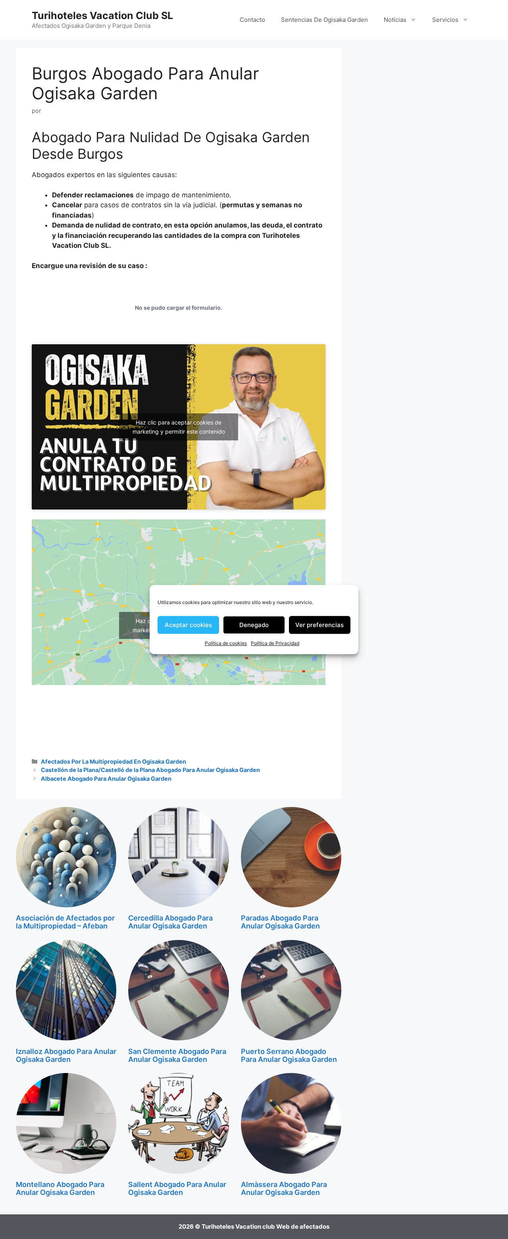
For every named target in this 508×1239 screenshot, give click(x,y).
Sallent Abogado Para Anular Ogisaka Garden (177, 1188)
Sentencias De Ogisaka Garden (324, 19)
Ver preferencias (319, 625)
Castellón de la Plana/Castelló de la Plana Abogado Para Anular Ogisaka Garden (150, 769)
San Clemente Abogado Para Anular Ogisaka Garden (177, 1055)
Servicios (445, 19)
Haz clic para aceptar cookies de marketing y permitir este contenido (179, 427)
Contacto (252, 19)
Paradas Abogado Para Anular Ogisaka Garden (280, 922)
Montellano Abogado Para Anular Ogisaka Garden (60, 1188)
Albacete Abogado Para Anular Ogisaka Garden (106, 778)
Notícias (395, 19)
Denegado (254, 625)
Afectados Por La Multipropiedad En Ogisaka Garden (113, 761)
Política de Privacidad (275, 643)
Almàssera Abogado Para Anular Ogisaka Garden (284, 1188)
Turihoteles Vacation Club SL (102, 15)
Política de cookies (226, 643)
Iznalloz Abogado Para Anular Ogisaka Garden (66, 1055)
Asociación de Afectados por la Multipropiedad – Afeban (65, 922)
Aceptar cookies (188, 625)
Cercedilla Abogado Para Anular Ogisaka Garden (170, 922)
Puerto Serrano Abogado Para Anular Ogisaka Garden (289, 1055)
